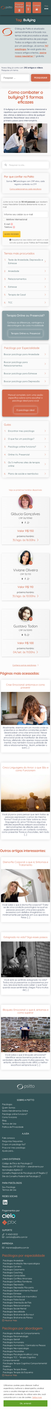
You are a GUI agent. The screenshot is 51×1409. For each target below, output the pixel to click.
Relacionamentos (17, 278)
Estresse (12, 286)
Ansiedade (13, 271)
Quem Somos (8, 1107)
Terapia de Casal (17, 294)
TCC (10, 302)
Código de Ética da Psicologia (16, 1163)
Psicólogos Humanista (13, 1342)
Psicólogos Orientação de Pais (17, 1302)
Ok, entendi (25, 1403)
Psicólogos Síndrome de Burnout (18, 1314)
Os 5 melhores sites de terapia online (24, 464)
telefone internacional (16, 219)
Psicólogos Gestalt (11, 1339)
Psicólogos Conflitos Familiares (17, 1281)
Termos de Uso (9, 1123)
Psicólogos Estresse (12, 1293)
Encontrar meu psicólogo (21, 430)
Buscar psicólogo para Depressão (22, 381)
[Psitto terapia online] (26, 1086)
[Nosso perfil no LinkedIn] (5, 1202)
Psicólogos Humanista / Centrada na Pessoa (24, 1345)
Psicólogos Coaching (13, 1272)
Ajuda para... (8, 1150)
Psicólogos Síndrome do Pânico (18, 1317)
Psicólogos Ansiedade (13, 1260)
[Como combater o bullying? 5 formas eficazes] (25, 138)
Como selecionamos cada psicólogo (25, 189)
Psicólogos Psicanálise (13, 1351)
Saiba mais (37, 1397)
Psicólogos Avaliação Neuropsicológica (21, 1263)
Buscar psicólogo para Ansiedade (21, 354)
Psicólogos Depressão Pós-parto (18, 1287)
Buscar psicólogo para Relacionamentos (16, 364)
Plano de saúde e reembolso (23, 473)
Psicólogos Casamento (14, 1269)
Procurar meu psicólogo (13, 1147)
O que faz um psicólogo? (21, 438)
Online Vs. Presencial (19, 454)
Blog (4, 1120)
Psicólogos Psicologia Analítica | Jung (20, 1354)
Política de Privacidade (38, 242)
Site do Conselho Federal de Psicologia (20, 1176)
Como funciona (9, 1117)
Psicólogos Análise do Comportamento (21, 1333)
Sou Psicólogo (8, 1187)
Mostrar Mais (10, 1320)
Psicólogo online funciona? (22, 446)
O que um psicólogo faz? (14, 1144)
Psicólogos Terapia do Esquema (18, 1372)
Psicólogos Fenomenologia (15, 1336)
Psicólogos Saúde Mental (14, 1308)
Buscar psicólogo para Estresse (20, 373)
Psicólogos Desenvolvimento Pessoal (20, 1290)
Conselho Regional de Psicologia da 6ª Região (24, 1173)
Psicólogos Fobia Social (14, 1299)
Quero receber (11, 234)
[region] (25, 1394)
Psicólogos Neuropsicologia (16, 1348)
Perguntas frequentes (12, 1141)
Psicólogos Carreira (12, 1266)
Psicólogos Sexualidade (14, 1311)
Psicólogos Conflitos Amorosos (17, 1278)
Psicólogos (7, 1104)
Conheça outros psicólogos (24, 665)
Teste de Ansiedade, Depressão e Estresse (25, 261)
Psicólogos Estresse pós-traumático (20, 1296)
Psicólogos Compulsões (14, 1275)
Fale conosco (8, 1138)
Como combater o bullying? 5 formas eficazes (25, 97)
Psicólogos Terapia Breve (14, 1369)
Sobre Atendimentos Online (15, 1110)
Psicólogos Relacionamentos (16, 1305)
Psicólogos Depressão (13, 1284)
